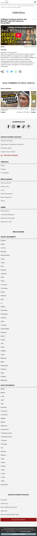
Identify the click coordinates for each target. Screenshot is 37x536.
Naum (2, 362)
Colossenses (5, 429)
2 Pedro (3, 466)
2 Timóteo (4, 444)
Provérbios (4, 310)
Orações (3, 169)
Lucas (2, 396)
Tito (2, 448)
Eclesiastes (4, 314)
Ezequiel (3, 332)
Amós (2, 347)
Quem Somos (5, 211)
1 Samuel (3, 270)
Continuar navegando (18, 534)
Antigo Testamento (7, 194)
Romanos (4, 407)
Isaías (2, 321)
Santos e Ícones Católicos (11, 137)
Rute (2, 266)
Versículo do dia (6, 183)
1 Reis (2, 277)
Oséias (3, 340)
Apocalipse (4, 484)
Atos (2, 404)
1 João (3, 470)
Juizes (3, 263)
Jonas (2, 354)
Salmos (3, 307)
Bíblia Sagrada (6, 179)
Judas (2, 481)
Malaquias (4, 380)
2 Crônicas (4, 288)
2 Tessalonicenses (6, 437)
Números (3, 251)
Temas (3, 201)
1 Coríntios (4, 411)
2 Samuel (4, 274)
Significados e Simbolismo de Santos (12, 144)
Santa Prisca (4, 503)
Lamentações (5, 329)
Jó (1, 303)
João (2, 400)
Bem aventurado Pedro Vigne (10, 514)
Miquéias (3, 358)
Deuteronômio (5, 255)
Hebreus (3, 455)
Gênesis (3, 240)
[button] (34, 101)
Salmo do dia (5, 186)
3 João (3, 477)
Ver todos (33, 88)
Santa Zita (4, 500)
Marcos (3, 393)
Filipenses (4, 426)
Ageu (2, 373)
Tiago (2, 459)
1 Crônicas (4, 285)
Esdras (3, 292)
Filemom (3, 451)
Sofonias (3, 369)
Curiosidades (5, 173)
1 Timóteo (4, 440)
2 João (3, 473)
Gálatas (3, 418)
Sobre (3, 207)
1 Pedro (3, 462)
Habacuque (4, 365)
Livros (2, 190)
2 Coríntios (4, 415)
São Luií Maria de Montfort (9, 507)
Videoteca (10, 5)
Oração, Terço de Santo (8, 152)
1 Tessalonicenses (6, 433)
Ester (2, 299)
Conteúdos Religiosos (7, 214)
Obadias (3, 351)
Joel (2, 343)
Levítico (3, 248)
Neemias (3, 296)
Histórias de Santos (7, 141)
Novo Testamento (6, 197)
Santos (15, 5)
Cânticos (3, 318)
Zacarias (3, 376)
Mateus (3, 389)
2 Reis (3, 281)
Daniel (3, 336)
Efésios (3, 422)
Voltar (35, 19)
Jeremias (3, 325)
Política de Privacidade (8, 218)
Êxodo (3, 244)
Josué (2, 259)
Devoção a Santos (6, 148)
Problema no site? (6, 222)
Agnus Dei (4, 511)
